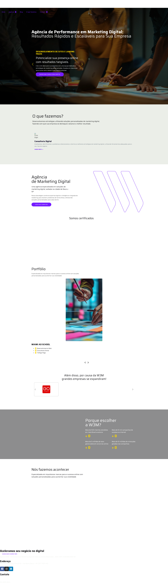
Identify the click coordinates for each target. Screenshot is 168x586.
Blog (21, 12)
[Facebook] (2, 569)
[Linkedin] (11, 569)
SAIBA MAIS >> (38, 149)
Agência (11, 12)
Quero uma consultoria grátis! (49, 74)
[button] (85, 362)
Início (3, 12)
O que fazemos (31, 12)
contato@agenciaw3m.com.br (9, 577)
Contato (42, 12)
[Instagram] (6, 569)
